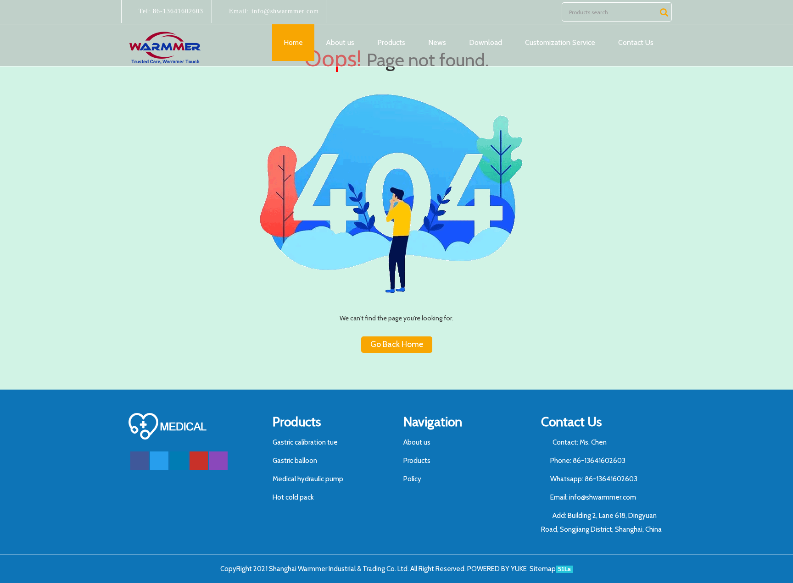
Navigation (432, 421)
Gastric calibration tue (305, 442)
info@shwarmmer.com (284, 11)
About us (340, 42)
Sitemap (543, 569)
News (437, 42)
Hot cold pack (293, 497)
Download (485, 42)
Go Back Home (396, 344)
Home (293, 42)
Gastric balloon (295, 460)
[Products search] (664, 12)
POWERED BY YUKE (497, 569)
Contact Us (635, 42)
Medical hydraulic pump (308, 479)
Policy (412, 479)
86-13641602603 (177, 11)
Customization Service (560, 42)
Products (391, 42)
